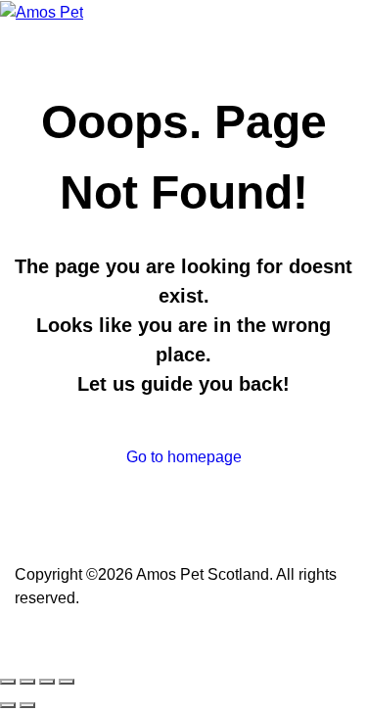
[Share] (47, 682)
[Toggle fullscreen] (27, 682)
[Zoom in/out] (8, 682)
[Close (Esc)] (66, 682)
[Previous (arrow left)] (8, 705)
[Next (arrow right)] (27, 705)
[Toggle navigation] (100, 17)
